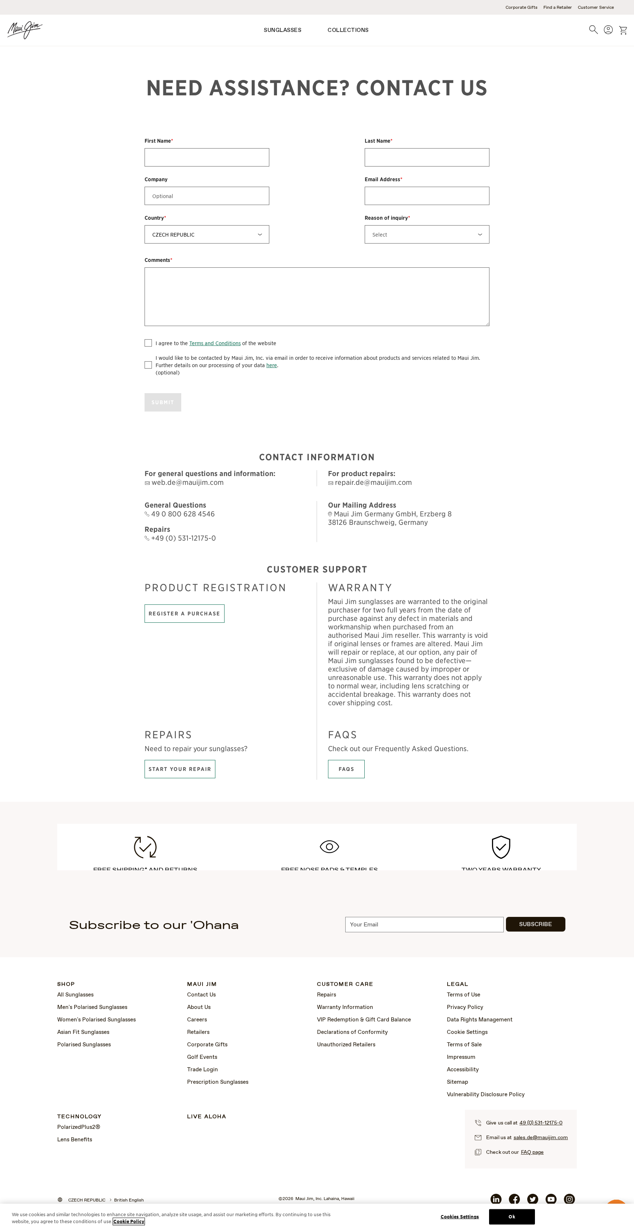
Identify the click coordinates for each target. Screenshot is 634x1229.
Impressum (461, 1057)
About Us (199, 1007)
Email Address (383, 179)
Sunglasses (282, 30)
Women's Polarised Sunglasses (96, 1020)
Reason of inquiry (387, 218)
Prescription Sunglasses (217, 1082)
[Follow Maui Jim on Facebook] (514, 1202)
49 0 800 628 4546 (182, 513)
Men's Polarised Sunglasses (92, 1007)
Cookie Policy (128, 1221)
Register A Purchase (185, 613)
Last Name (379, 141)
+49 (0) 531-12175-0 (182, 538)
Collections (348, 30)
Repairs (326, 995)
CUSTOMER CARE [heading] (345, 984)
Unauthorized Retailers (346, 1045)
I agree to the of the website (216, 343)
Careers (197, 1020)
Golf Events (202, 1057)
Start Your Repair (180, 769)
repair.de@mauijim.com (372, 482)
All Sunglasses (75, 995)
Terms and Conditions (215, 343)
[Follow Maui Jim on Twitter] (532, 1202)
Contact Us (201, 995)
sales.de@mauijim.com (541, 1137)
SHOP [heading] (66, 984)
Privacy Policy (465, 1007)
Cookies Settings (460, 1217)
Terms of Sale (464, 1045)
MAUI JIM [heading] (202, 984)
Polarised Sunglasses (84, 1045)
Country (155, 218)
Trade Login (202, 1069)
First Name (159, 141)
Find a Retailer (557, 8)
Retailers (198, 1032)
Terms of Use (463, 995)
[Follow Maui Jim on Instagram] (569, 1202)
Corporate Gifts (522, 8)
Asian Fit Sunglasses (83, 1032)
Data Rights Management (480, 1020)
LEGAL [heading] (458, 984)
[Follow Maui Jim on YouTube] (551, 1202)
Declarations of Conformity (352, 1032)
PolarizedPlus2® (78, 1127)
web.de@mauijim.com (187, 482)
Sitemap (457, 1082)
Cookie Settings (467, 1032)
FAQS (346, 769)
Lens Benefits (74, 1140)
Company (156, 179)
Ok (512, 1217)
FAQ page (532, 1152)
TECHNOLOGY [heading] (79, 1117)
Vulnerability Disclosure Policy (486, 1094)
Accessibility (463, 1069)
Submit (163, 402)
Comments (158, 260)
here (271, 365)
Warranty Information (345, 1007)
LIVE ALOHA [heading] (206, 1117)
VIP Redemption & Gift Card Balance (364, 1020)
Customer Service (596, 8)
